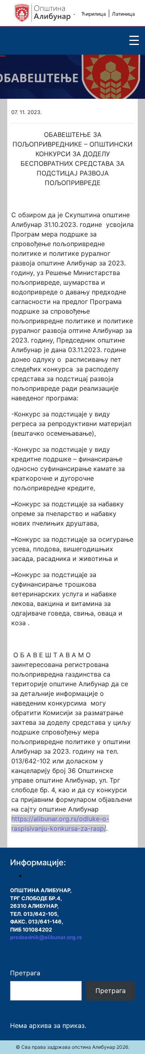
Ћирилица (93, 14)
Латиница (123, 14)
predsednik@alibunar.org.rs (46, 937)
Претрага (25, 973)
